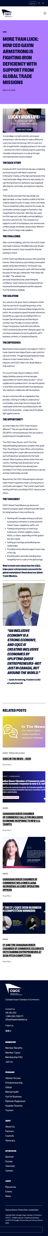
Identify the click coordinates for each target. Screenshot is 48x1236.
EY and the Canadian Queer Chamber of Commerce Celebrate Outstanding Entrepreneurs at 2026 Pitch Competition (23, 950)
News (5, 753)
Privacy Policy (23, 1210)
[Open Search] (38, 3)
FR (43, 3)
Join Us (32, 3)
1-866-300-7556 (12, 1016)
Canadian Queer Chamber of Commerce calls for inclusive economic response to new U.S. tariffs (23, 819)
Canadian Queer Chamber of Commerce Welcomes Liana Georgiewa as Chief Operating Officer (21, 885)
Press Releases (17, 753)
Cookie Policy (34, 1210)
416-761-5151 (10, 1012)
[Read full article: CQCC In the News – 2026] (24, 749)
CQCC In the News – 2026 (17, 758)
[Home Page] (7, 13)
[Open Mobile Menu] (45, 13)
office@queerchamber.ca (16, 1019)
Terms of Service (11, 1210)
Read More (7, 764)
